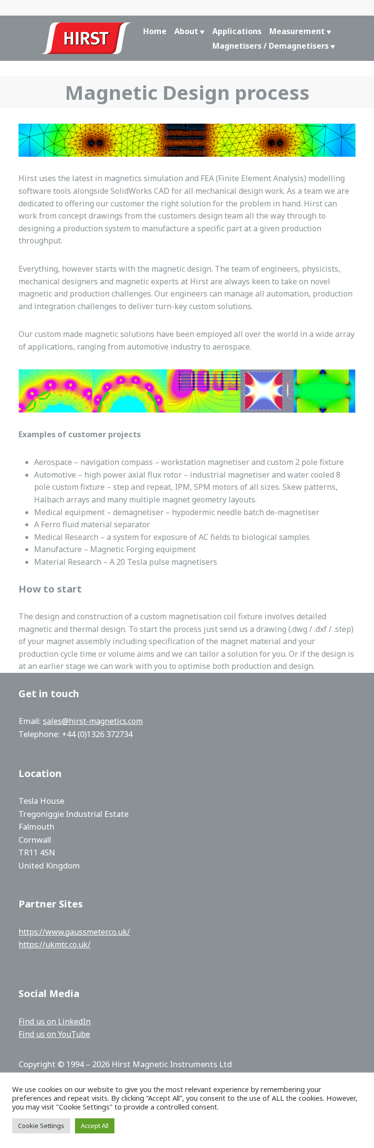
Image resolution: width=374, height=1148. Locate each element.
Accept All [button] (95, 1125)
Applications (237, 31)
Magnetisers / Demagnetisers (270, 45)
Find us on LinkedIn (55, 1021)
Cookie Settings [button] (41, 1125)
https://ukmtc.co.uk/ (55, 944)
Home (155, 31)
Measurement (297, 31)
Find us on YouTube (54, 1034)
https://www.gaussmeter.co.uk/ (74, 931)
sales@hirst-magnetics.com (93, 721)
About (186, 31)
